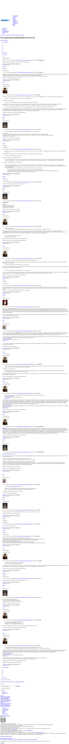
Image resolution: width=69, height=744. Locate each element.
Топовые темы (5, 32)
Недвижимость (15, 15)
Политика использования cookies (6, 738)
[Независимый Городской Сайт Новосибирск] (5, 21)
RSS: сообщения (6, 709)
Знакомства (15, 16)
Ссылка (6, 63)
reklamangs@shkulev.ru (41, 732)
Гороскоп (14, 21)
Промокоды (15, 23)
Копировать (5, 63)
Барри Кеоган (31, 455)
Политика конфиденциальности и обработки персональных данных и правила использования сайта (18, 739)
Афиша (14, 19)
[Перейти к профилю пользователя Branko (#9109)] (5, 127)
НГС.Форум (2, 681)
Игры (14, 24)
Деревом (6, 40)
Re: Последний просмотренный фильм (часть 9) (24, 72)
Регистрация (5, 30)
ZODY (14, 25)
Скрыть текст (5, 340)
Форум (14, 17)
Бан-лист (4, 711)
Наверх (1, 695)
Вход (3, 33)
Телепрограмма (15, 22)
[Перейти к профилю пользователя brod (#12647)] (4, 329)
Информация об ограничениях (6, 736)
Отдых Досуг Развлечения (10, 681)
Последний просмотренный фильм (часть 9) (24, 60)
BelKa (4, 691)
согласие (40, 741)
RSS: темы (4, 708)
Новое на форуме (6, 31)
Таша (4, 693)
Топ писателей (5, 710)
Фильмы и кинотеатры (20, 681)
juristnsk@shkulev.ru (29, 730)
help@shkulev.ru (9, 731)
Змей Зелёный (5, 692)
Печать (1, 40)
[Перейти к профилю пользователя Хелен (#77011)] (5, 93)
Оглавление (5, 28)
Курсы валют (15, 20)
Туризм (14, 18)
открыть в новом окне (6, 688)
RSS (4, 40)
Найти (4, 29)
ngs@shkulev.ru (14, 729)
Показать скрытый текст (7, 338)
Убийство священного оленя (8, 453)
